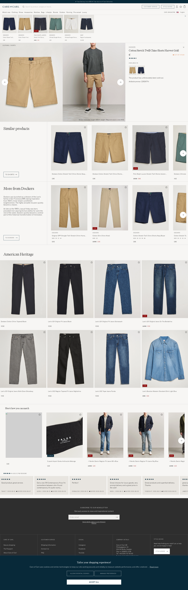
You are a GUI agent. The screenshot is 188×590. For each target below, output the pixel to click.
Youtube (81, 553)
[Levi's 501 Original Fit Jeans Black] (70, 319)
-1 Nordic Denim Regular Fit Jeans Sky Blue (143, 461)
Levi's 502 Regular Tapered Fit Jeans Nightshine (64, 391)
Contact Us (45, 549)
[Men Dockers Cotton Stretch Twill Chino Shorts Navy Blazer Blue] (9, 24)
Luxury (84, 12)
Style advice (167, 6)
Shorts (13, 45)
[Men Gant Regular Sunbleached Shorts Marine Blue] (86, 24)
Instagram (82, 545)
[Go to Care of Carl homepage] (11, 7)
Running (69, 12)
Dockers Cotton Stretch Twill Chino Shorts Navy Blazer (68, 174)
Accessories (28, 12)
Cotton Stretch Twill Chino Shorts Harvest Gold (23, 37)
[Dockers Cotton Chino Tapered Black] (23, 319)
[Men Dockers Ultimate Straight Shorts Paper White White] (71, 24)
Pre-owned (77, 12)
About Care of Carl (10, 553)
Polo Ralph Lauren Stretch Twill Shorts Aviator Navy (149, 174)
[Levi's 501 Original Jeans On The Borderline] (165, 319)
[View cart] (184, 7)
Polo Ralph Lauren (40, 35)
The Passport (8, 549)
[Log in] (177, 6)
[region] (94, 485)
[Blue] (141, 70)
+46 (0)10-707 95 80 (126, 553)
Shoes (21, 12)
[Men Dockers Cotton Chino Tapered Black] (23, 289)
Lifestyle (49, 12)
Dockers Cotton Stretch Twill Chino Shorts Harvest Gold (107, 174)
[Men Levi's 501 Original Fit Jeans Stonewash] (117, 289)
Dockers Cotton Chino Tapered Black (13, 321)
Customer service (150, 6)
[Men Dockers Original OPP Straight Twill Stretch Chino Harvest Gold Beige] (69, 207)
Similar (16, 128)
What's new (6, 12)
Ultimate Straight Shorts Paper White (71, 37)
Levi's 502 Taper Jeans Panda (105, 391)
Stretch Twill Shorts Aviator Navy (39, 37)
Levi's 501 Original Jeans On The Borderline (157, 321)
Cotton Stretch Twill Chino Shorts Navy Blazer (9, 37)
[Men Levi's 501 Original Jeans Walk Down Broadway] (23, 359)
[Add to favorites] (84, 127)
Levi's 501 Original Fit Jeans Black (59, 321)
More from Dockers (18, 188)
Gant (81, 35)
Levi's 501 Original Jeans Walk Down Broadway (17, 391)
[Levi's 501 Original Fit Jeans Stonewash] (117, 319)
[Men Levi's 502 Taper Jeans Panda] (117, 359)
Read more (154, 567)
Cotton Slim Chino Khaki (101, 236)
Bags (42, 12)
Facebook (82, 549)
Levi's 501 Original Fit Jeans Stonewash (108, 321)
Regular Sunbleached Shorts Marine (85, 37)
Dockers (6, 35)
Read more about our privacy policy (94, 522)
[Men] (24, 435)
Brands (55, 12)
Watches (37, 12)
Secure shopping (9, 545)
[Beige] (132, 70)
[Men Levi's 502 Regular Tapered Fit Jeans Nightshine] (70, 359)
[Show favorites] (181, 7)
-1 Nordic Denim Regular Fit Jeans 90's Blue (103, 461)
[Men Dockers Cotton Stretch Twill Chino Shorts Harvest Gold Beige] (25, 24)
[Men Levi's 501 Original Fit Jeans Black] (70, 289)
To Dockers (10, 237)
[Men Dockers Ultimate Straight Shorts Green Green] (56, 24)
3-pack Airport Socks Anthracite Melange (61, 461)
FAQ (42, 553)
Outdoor (62, 12)
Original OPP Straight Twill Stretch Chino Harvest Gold (69, 236)
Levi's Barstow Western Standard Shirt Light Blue (160, 391)
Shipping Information (48, 545)
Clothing (15, 12)
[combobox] (182, 12)
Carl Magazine (169, 12)
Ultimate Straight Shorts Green (55, 37)
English (182, 12)
